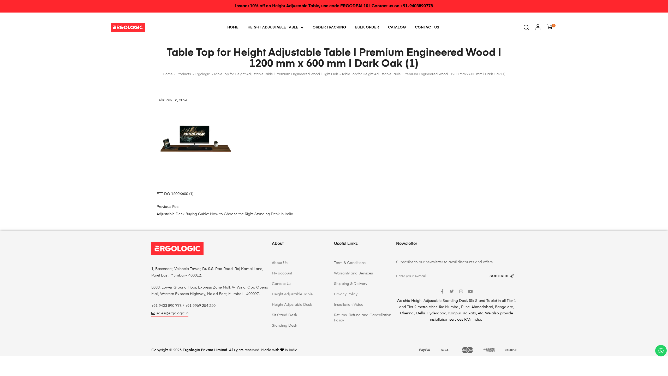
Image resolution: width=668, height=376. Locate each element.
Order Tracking (329, 27)
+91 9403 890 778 (166, 306)
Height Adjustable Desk (292, 305)
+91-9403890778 (417, 6)
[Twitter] (452, 291)
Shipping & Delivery (350, 284)
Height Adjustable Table (273, 27)
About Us (280, 263)
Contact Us (427, 27)
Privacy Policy (345, 294)
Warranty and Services (353, 273)
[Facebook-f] (442, 291)
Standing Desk (284, 325)
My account (282, 273)
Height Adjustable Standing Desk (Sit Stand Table (453, 301)
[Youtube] (470, 291)
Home (232, 27)
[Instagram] (461, 291)
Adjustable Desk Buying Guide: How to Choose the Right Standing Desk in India (225, 214)
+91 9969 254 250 (200, 306)
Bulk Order (367, 27)
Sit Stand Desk (284, 315)
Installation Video (348, 305)
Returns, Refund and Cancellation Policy (362, 317)
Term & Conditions (350, 263)
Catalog (397, 27)
